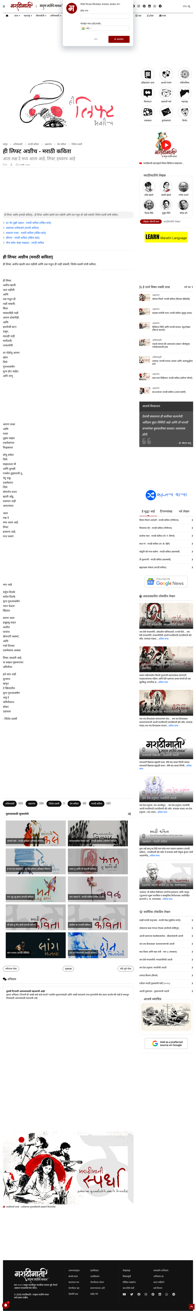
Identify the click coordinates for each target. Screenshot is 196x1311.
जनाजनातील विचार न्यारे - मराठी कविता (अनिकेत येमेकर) (93, 841)
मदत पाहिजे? (159, 1282)
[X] (131, 1294)
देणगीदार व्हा (73, 1288)
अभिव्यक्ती (54, 15)
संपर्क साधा (73, 1276)
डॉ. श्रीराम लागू (185, 443)
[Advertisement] (68, 190)
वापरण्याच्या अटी (97, 1288)
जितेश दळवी (77, 144)
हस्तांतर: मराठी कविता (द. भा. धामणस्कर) (164, 885)
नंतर (96, 39)
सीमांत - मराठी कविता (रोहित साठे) (23, 237)
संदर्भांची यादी (128, 1288)
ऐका (151, 15)
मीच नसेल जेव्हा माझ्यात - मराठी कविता (25, 242)
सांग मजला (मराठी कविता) (18, 953)
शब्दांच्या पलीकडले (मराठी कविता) (22, 227)
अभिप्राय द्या (158, 1276)
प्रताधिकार (94, 1270)
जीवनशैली (40, 15)
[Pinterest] (144, 6)
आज (16, 15)
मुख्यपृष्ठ (68, 969)
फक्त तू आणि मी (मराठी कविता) (82, 869)
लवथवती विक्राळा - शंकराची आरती (160, 755)
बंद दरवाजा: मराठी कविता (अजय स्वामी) (169, 392)
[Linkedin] (149, 6)
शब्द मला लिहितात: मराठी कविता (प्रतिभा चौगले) (172, 378)
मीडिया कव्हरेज (129, 1282)
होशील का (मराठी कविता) (80, 925)
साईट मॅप (94, 1294)
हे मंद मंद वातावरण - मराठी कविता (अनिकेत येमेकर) (29, 869)
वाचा (164, 15)
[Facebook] (133, 6)
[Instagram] (138, 6)
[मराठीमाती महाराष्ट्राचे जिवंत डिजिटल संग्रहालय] (166, 145)
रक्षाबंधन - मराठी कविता (154, 841)
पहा (139, 15)
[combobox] (86, 28)
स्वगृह (5, 144)
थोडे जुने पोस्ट (125, 969)
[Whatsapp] (155, 6)
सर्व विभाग (157, 1288)
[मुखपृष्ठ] (7, 16)
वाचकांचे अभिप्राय (160, 1270)
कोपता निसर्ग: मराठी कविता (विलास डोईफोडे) (171, 299)
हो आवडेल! (119, 39)
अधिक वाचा (163, 639)
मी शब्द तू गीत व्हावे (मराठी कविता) (21, 925)
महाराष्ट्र (27, 15)
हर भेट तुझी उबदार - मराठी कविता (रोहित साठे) (28, 222)
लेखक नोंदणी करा (151, 221)
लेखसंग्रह (126, 1270)
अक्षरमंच (48, 144)
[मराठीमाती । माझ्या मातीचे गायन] (43, 9)
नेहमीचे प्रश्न (73, 1294)
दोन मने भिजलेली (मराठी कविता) (83, 953)
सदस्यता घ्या (73, 1282)
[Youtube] (124, 1294)
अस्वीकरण (94, 1276)
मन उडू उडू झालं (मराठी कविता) (20, 897)
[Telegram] (160, 6)
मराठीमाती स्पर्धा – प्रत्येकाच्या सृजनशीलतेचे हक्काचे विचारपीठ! (31, 1207)
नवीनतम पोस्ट (11, 969)
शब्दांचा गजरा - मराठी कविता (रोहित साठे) (26, 232)
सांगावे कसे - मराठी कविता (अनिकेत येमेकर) (25, 841)
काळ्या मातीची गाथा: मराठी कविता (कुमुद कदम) (172, 313)
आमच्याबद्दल (73, 1270)
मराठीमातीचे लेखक (171, 221)
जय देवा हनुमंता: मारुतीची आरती (159, 798)
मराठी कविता (33, 144)
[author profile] (11, 164)
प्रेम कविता (61, 144)
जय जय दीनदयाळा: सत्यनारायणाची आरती (164, 711)
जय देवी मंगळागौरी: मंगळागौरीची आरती (163, 624)
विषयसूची (127, 1276)
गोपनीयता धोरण (97, 1282)
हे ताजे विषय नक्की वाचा (156, 287)
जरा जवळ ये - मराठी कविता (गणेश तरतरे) (86, 897)
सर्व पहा (187, 287)
